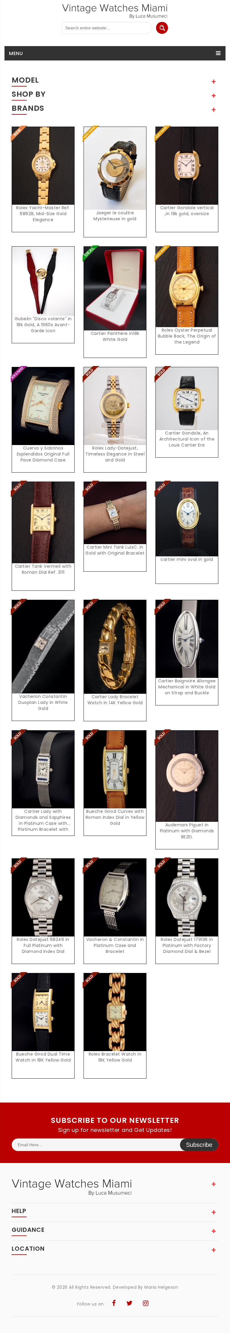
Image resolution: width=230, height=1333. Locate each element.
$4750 (45, 653)
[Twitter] (129, 1304)
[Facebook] (114, 1304)
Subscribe (199, 1144)
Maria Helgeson (161, 1287)
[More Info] (43, 412)
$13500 (45, 904)
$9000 (116, 653)
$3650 (116, 1018)
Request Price (45, 172)
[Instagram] (145, 1304)
